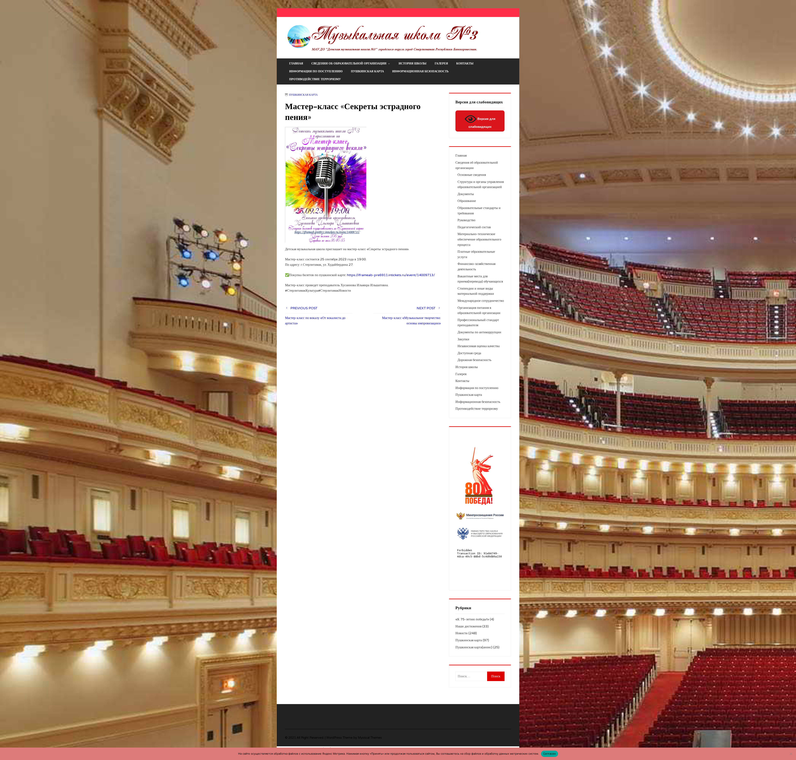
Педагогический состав (474, 227)
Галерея (441, 63)
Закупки (463, 339)
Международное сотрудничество (480, 301)
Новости (461, 633)
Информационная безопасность (420, 71)
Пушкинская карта (367, 71)
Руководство (466, 220)
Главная (296, 63)
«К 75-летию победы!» (472, 619)
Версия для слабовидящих (481, 122)
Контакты (464, 63)
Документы (465, 194)
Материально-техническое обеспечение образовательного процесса (479, 239)
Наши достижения (468, 626)
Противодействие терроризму (315, 79)
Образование (466, 201)
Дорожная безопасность (474, 360)
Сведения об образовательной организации (348, 63)
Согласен (549, 753)
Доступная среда (469, 353)
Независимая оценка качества (478, 346)
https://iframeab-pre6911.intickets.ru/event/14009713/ (391, 275)
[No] (791, 754)
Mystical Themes (370, 737)
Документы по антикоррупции (479, 332)
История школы (412, 63)
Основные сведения (471, 175)
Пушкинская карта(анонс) (473, 647)
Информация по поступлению (316, 71)
